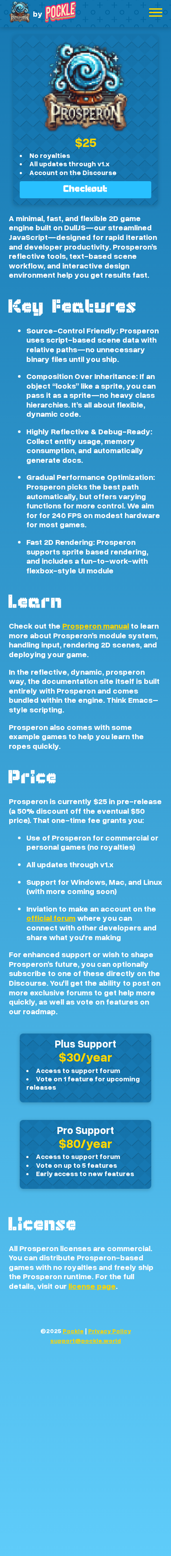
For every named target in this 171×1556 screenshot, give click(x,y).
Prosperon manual (95, 625)
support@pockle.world (85, 1340)
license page (92, 1286)
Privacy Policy (109, 1330)
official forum (50, 918)
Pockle (73, 1330)
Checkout (86, 189)
